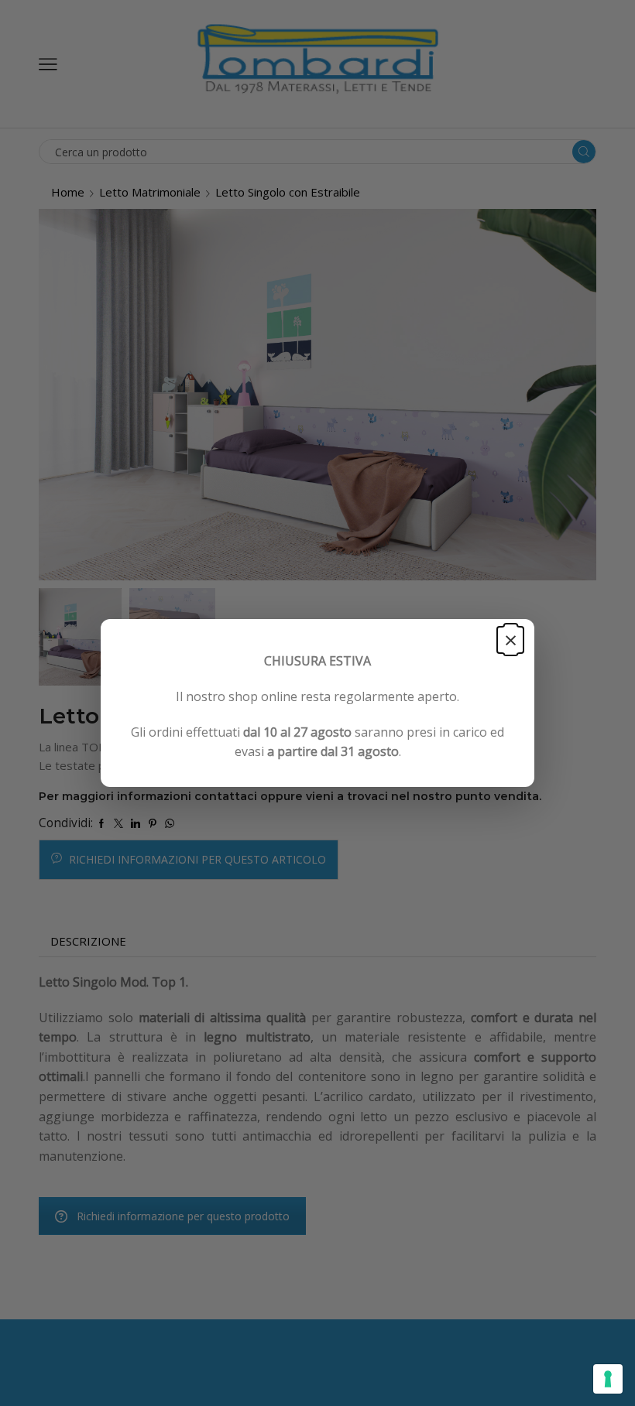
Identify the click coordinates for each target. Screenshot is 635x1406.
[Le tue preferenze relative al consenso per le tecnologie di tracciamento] (608, 1379)
